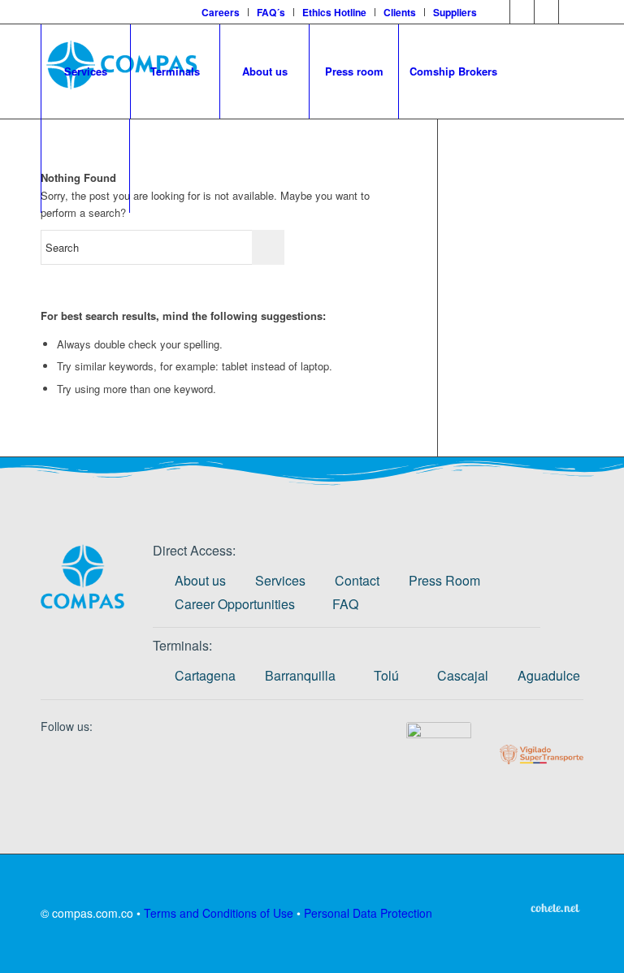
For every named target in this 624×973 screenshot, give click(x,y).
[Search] (85, 166)
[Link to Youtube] (571, 12)
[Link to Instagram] (522, 12)
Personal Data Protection (368, 913)
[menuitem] (221, 12)
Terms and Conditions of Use (218, 913)
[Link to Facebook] (546, 12)
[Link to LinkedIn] (497, 12)
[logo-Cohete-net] (554, 907)
